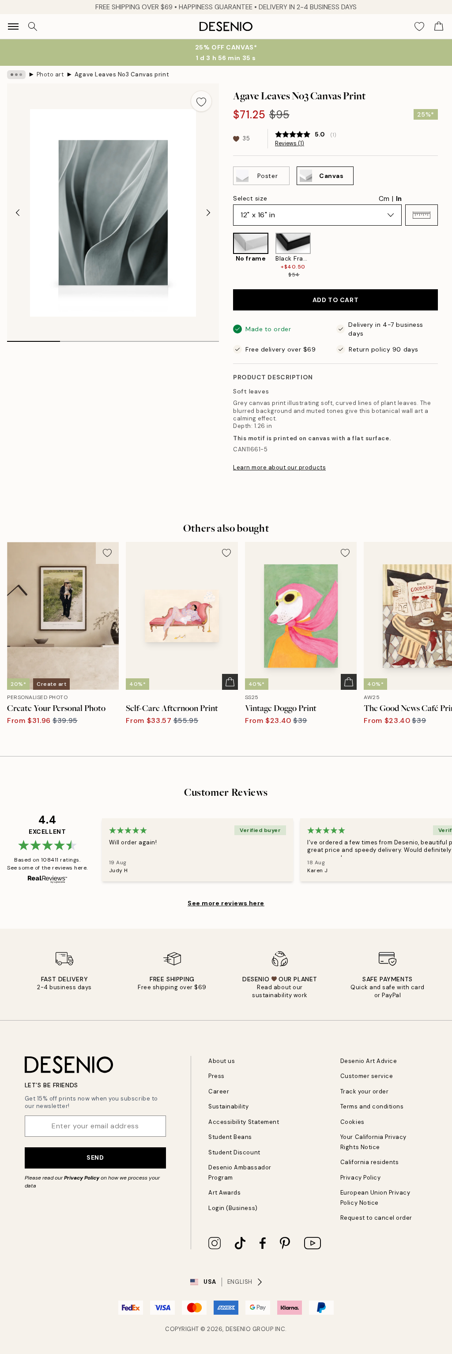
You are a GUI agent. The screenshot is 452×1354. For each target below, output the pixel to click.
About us (221, 1061)
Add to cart (335, 300)
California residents (369, 1162)
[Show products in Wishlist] (419, 26)
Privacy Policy (81, 1177)
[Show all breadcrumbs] (16, 74)
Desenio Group (250, 1329)
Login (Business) (232, 1208)
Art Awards (224, 1192)
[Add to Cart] (230, 682)
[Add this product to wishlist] (201, 101)
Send (95, 1157)
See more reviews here (226, 903)
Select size (250, 198)
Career (218, 1091)
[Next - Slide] (208, 213)
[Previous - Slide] (18, 213)
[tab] (33, 338)
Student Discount (234, 1152)
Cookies (352, 1122)
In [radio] (399, 198)
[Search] (32, 26)
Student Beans (230, 1137)
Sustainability (228, 1106)
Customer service (366, 1076)
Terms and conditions (371, 1106)
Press (216, 1076)
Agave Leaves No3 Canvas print (122, 74)
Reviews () (289, 143)
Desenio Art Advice (368, 1061)
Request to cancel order (376, 1218)
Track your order (364, 1091)
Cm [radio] (384, 198)
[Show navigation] (13, 26)
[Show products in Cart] (438, 26)
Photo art (50, 74)
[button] (421, 215)
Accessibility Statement (243, 1122)
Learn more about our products (279, 467)
